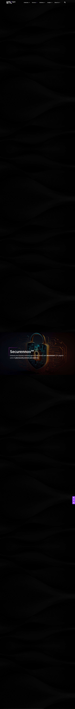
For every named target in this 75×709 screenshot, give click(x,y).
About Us (57, 2)
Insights (49, 2)
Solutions (41, 2)
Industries (26, 2)
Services (34, 2)
